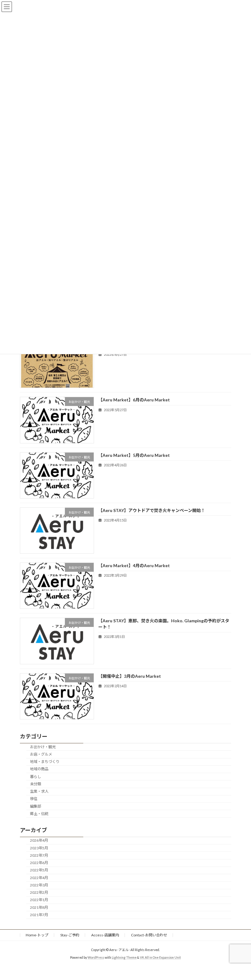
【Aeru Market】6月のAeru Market (134, 399)
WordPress (96, 957)
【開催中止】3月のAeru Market (129, 675)
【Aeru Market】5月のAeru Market (134, 454)
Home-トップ (37, 935)
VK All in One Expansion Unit (160, 957)
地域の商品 (39, 769)
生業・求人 (39, 791)
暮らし (35, 776)
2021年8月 (39, 907)
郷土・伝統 (39, 813)
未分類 (35, 784)
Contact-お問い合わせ (149, 935)
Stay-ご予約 (69, 935)
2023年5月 (39, 847)
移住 (33, 798)
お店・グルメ (41, 754)
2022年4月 (39, 877)
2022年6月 (39, 862)
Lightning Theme (124, 957)
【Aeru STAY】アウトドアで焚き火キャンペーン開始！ (151, 510)
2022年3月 (39, 885)
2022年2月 (39, 892)
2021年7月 (39, 914)
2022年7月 (39, 855)
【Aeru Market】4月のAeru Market (134, 565)
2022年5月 (39, 870)
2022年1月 (39, 899)
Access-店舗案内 (105, 935)
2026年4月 (39, 840)
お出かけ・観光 (43, 746)
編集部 (35, 806)
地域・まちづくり (44, 761)
